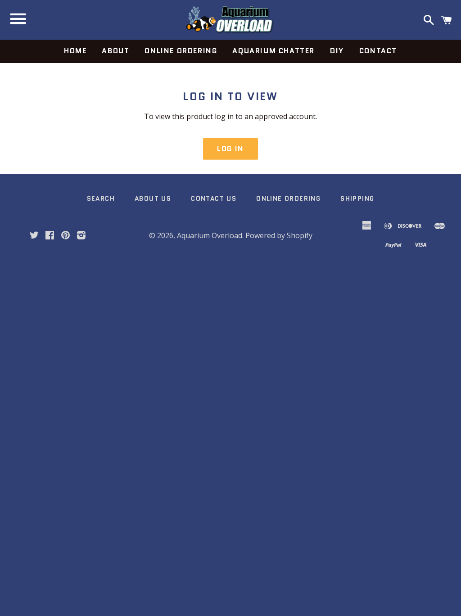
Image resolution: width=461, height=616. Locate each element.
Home (75, 51)
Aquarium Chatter (273, 51)
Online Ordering (181, 51)
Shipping (357, 198)
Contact (378, 51)
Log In (230, 148)
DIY (337, 51)
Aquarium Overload (209, 235)
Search (101, 198)
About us (153, 198)
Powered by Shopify (278, 235)
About (115, 51)
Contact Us (213, 198)
